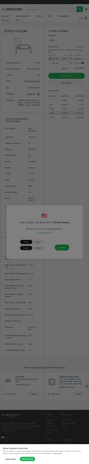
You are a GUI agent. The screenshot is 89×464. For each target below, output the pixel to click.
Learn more (58, 453)
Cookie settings (10, 459)
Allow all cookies (27, 459)
